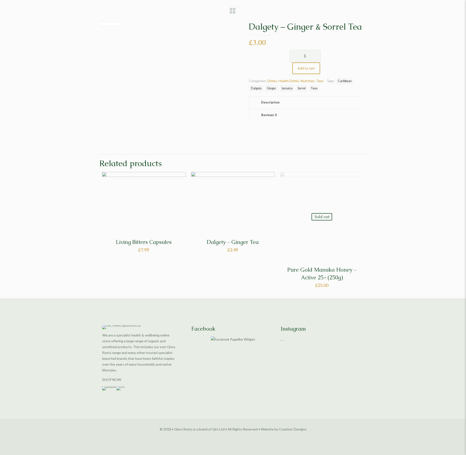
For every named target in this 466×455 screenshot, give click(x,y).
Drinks (272, 81)
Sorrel (302, 88)
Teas (320, 81)
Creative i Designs (293, 429)
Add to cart (306, 68)
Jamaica (286, 88)
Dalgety (256, 88)
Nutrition (308, 81)
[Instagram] (239, 437)
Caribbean (345, 81)
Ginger (271, 88)
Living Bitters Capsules (144, 242)
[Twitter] (233, 437)
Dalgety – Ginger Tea (233, 242)
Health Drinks (289, 81)
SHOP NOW (111, 380)
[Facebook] (226, 437)
